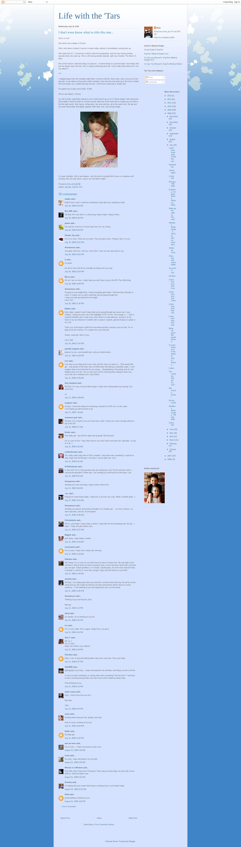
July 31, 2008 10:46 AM (74, 515)
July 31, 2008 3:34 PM (74, 620)
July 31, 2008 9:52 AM (74, 476)
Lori (66, 361)
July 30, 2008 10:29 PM (74, 272)
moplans (68, 403)
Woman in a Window (74, 768)
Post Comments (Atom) (104, 824)
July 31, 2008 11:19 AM (74, 542)
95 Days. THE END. (172, 184)
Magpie (68, 535)
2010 (169, 106)
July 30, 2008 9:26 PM (74, 206)
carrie (67, 714)
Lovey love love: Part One (172, 320)
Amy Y (67, 638)
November (174, 122)
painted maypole (72, 349)
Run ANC (69, 211)
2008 (169, 113)
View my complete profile (164, 37)
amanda (68, 579)
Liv (66, 625)
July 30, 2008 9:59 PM (74, 230)
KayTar (75, 187)
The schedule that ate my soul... (172, 378)
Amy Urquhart (71, 383)
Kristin (67, 432)
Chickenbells (70, 520)
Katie (67, 794)
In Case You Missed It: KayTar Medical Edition (163, 64)
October (173, 128)
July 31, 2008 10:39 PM (74, 726)
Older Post (133, 818)
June (172, 429)
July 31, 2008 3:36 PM (74, 632)
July (171, 145)
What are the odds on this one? (172, 213)
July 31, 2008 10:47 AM (74, 530)
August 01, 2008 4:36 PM (75, 801)
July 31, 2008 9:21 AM (74, 461)
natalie (67, 199)
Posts (150, 77)
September (174, 134)
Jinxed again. (172, 171)
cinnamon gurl (71, 417)
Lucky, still (171, 177)
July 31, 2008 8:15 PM (74, 686)
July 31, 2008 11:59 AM (74, 574)
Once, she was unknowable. (172, 260)
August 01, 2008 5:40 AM (75, 750)
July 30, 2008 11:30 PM (74, 303)
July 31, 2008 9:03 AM (74, 447)
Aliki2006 (69, 667)
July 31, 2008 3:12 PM (74, 608)
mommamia (70, 547)
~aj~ (66, 493)
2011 (169, 103)
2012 (169, 99)
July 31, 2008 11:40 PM (74, 738)
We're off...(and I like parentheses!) (172, 335)
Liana (67, 755)
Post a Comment (69, 806)
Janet (67, 613)
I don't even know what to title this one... (172, 154)
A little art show (172, 250)
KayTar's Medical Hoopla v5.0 (156, 54)
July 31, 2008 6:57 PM (74, 662)
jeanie (67, 223)
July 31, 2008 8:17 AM (74, 427)
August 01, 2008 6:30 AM (75, 762)
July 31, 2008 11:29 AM (74, 554)
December (174, 116)
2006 (169, 459)
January (173, 449)
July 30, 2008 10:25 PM (74, 242)
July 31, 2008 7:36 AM (74, 412)
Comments (152, 82)
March (172, 440)
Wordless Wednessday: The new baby (172, 412)
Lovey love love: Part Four (172, 284)
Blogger (132, 841)
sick (80, 187)
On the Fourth (172, 401)
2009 (169, 110)
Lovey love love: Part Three (172, 296)
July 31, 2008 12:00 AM (74, 356)
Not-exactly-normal (172, 392)
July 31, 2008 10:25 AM (74, 500)
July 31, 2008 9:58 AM (74, 488)
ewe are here (70, 743)
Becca (67, 277)
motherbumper (71, 452)
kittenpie (68, 559)
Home (99, 818)
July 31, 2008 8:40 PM (74, 709)
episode (68, 187)
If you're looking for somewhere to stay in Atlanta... (172, 355)
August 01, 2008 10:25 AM (75, 789)
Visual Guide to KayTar (153, 50)
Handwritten (172, 166)
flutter (67, 731)
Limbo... (172, 368)
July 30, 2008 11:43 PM (74, 343)
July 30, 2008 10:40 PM (74, 284)
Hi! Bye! (172, 276)
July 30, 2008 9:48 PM (74, 218)
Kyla (159, 28)
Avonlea (68, 782)
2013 (169, 96)
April (172, 436)
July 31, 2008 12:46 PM (74, 591)
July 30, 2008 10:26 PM (74, 254)
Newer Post (65, 818)
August (172, 139)
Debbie (68, 309)
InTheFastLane (71, 467)
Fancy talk (171, 424)
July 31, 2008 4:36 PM (74, 650)
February (173, 444)
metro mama (70, 692)
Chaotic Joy (70, 235)
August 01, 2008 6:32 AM (75, 777)
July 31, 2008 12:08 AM (74, 398)
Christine (69, 655)
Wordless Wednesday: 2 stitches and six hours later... (172, 234)
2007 (169, 456)
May (172, 433)
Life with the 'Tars (89, 15)
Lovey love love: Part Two (172, 308)
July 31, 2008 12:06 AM (74, 378)
